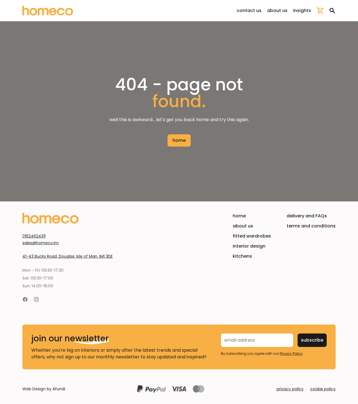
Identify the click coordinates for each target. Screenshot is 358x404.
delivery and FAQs (307, 216)
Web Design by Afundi (43, 389)
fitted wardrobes (252, 236)
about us (277, 10)
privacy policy (290, 389)
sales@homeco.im (40, 243)
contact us (249, 10)
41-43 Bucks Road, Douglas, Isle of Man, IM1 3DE (67, 256)
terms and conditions (311, 226)
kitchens (242, 256)
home (179, 140)
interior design (249, 246)
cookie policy (323, 389)
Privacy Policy (291, 353)
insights (302, 10)
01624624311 (34, 236)
